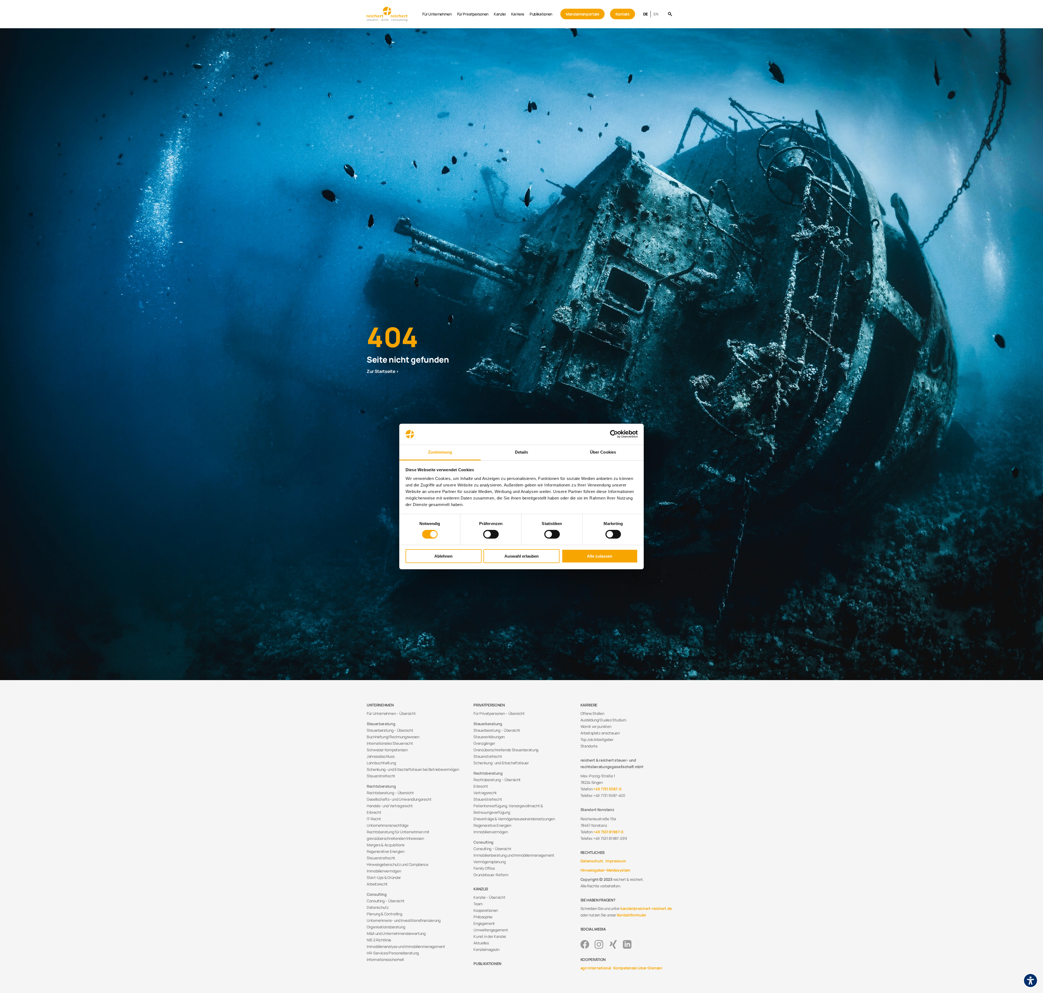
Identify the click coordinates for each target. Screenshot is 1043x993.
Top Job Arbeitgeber (597, 739)
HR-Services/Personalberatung (393, 953)
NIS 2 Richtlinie (379, 939)
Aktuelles (481, 942)
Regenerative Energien (385, 851)
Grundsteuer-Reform (490, 874)
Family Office (484, 868)
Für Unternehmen (436, 14)
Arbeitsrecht (377, 884)
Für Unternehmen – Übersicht (391, 713)
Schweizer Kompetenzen (387, 749)
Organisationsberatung (386, 926)
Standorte (589, 746)
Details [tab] (521, 452)
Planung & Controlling (384, 913)
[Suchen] (670, 14)
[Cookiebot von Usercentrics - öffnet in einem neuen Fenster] (614, 434)
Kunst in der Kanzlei (489, 936)
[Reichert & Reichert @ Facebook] (584, 944)
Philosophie (482, 916)
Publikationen (541, 14)
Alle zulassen (599, 556)
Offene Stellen (592, 713)
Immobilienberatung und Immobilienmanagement (513, 855)
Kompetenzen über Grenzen (637, 967)
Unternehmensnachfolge (387, 825)
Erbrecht (374, 812)
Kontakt (622, 14)
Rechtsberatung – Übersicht (390, 792)
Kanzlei (500, 14)
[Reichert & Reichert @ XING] (613, 944)
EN (656, 14)
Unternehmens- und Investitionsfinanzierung (404, 920)
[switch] (491, 534)
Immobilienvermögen (384, 870)
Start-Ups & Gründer (384, 877)
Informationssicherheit (385, 959)
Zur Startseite (381, 371)
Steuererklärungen (489, 736)
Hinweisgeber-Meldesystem (605, 870)
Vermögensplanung (489, 861)
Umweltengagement (490, 929)
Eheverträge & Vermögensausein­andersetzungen (514, 818)
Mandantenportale (582, 14)
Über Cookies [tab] (603, 452)
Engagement (484, 923)
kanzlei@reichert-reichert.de (646, 908)
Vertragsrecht (485, 792)
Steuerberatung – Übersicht (390, 730)
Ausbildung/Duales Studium (603, 719)
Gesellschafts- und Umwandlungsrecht (399, 799)
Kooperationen (485, 910)
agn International (595, 967)
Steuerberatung (381, 723)
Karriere (517, 14)
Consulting (377, 894)
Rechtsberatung (381, 786)
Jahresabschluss (380, 756)
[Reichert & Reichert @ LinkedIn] (627, 944)
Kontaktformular (631, 914)
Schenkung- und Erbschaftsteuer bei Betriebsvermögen (413, 769)
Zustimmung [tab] (440, 452)
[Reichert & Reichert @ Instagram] (599, 944)
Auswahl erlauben (521, 556)
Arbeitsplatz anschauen (600, 733)
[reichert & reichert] (393, 14)
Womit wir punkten (595, 726)
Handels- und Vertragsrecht (390, 805)
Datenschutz (377, 907)
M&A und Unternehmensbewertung (396, 933)
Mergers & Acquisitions (385, 844)
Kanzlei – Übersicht (489, 897)
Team (478, 903)
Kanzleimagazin (486, 949)
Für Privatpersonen (472, 14)
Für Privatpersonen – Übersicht (498, 713)
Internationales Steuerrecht (390, 743)
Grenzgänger (484, 743)
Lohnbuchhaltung (381, 762)
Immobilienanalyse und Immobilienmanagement (406, 946)
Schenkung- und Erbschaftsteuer (501, 762)
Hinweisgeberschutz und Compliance (397, 864)
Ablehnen (443, 556)
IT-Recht (374, 818)
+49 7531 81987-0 (608, 831)
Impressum (615, 860)
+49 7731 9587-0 (607, 788)
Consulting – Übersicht (385, 900)
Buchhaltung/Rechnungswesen (393, 736)
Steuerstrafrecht (381, 775)
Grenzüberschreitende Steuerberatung (505, 749)
